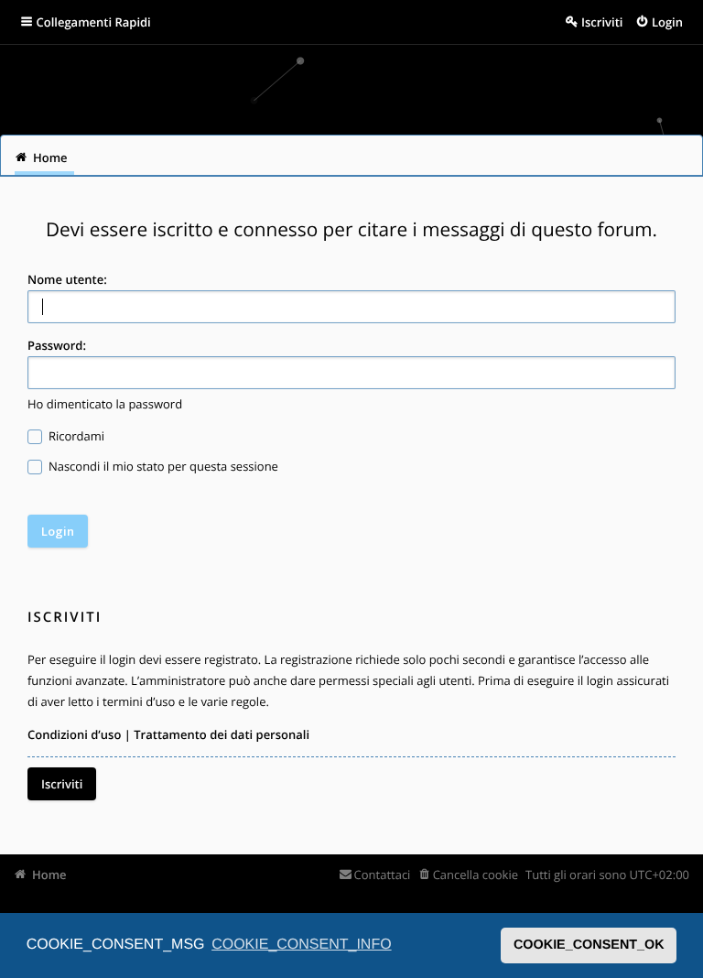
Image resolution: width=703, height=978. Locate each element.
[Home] (38, 83)
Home (49, 874)
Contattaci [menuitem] (382, 874)
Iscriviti (61, 784)
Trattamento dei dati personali (221, 734)
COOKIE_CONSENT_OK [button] (589, 945)
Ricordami (75, 436)
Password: (56, 345)
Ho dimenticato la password (104, 404)
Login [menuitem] (667, 22)
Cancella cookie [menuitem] (475, 874)
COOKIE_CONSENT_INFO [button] (301, 944)
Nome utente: (67, 279)
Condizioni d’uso (74, 734)
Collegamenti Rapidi (94, 22)
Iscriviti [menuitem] (601, 22)
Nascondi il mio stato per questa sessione (162, 466)
